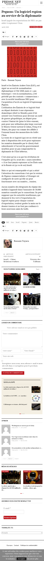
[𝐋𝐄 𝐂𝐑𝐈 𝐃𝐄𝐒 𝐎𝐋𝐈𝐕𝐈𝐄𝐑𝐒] (31, 279)
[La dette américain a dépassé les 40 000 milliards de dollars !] (12, 279)
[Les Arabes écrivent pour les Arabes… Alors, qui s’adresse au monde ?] (32, 477)
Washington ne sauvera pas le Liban (23, 425)
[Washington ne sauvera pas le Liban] (6, 429)
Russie (37, 222)
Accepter (21, 559)
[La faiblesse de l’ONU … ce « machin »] (36, 398)
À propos (9, 545)
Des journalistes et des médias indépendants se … (27, 448)
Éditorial (33, 27)
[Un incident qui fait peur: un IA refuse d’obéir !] (12, 299)
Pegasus (24, 222)
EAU (7, 222)
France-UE (27, 471)
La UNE (40, 27)
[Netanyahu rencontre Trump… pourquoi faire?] (31, 299)
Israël (17, 222)
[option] (22, 399)
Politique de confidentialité (28, 545)
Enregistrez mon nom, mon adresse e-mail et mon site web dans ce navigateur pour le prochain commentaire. (22, 366)
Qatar (31, 222)
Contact (16, 545)
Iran (12, 222)
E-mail (7, 508)
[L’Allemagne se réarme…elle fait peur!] (36, 406)
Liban (25, 274)
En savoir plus (32, 559)
